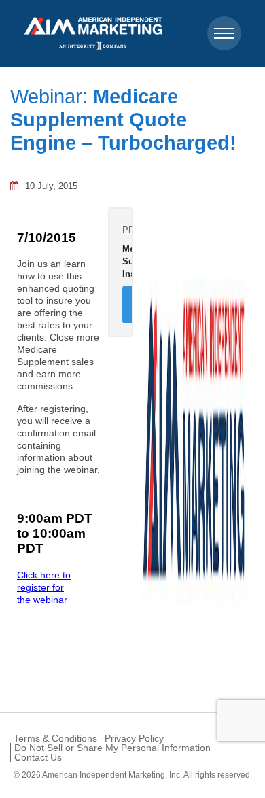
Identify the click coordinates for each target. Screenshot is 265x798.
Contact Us (38, 757)
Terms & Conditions (55, 738)
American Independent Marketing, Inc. (112, 775)
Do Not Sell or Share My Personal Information (112, 747)
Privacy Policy (134, 738)
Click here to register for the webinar (44, 587)
